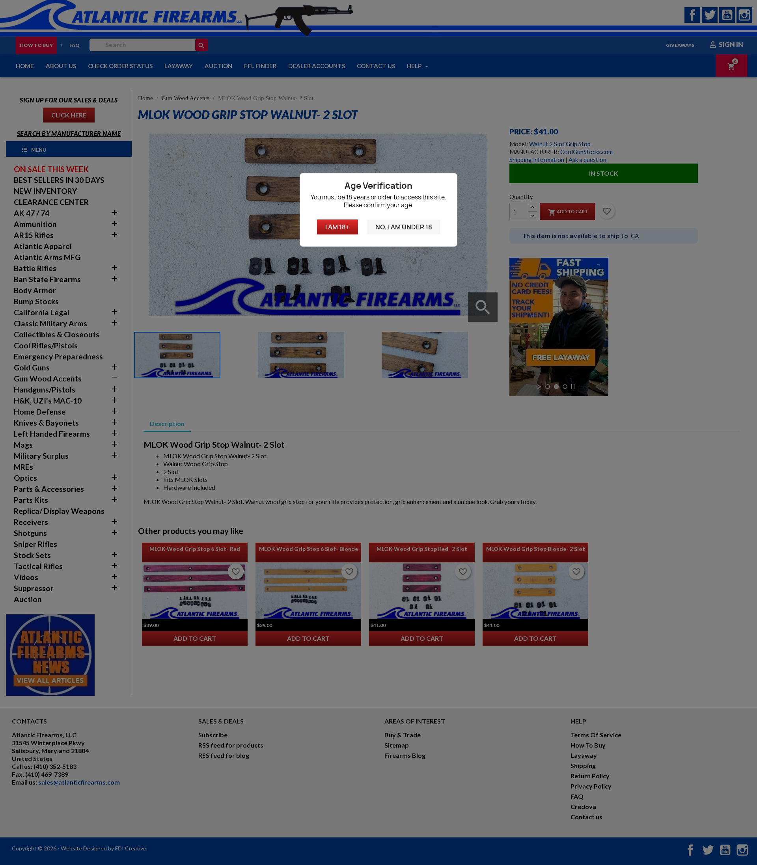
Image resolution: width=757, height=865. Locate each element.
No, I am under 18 (403, 227)
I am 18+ (337, 227)
